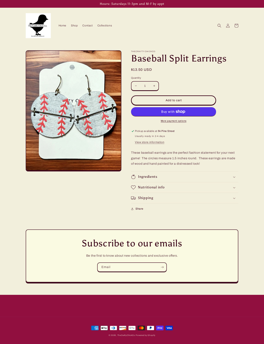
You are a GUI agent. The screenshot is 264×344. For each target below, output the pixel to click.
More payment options (174, 121)
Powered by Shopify (145, 335)
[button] (219, 25)
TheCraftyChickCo (126, 335)
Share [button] (139, 208)
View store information (149, 142)
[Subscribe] (162, 267)
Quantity (136, 78)
